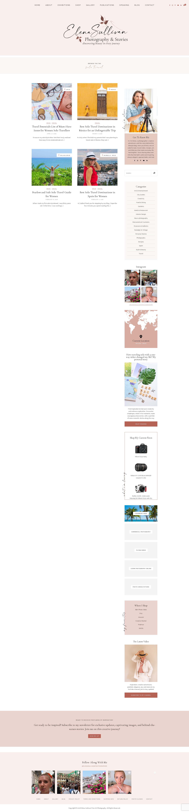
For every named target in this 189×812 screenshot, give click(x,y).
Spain (48, 123)
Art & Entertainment (141, 191)
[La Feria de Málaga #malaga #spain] (149, 278)
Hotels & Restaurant (141, 210)
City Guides (141, 195)
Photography (141, 238)
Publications (107, 5)
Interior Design (141, 214)
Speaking (124, 5)
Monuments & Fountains (141, 222)
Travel (54, 123)
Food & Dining (141, 202)
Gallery (90, 5)
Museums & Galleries (141, 226)
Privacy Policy (74, 799)
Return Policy (122, 799)
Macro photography (141, 218)
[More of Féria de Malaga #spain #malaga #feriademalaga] (132, 278)
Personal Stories (141, 234)
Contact (149, 5)
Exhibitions (64, 5)
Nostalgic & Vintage (141, 230)
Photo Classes (137, 799)
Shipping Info (109, 799)
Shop (78, 5)
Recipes (141, 242)
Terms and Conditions (91, 799)
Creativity (141, 198)
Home (37, 5)
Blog (137, 5)
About (49, 5)
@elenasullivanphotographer (141, 304)
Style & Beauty (141, 249)
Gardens (141, 206)
